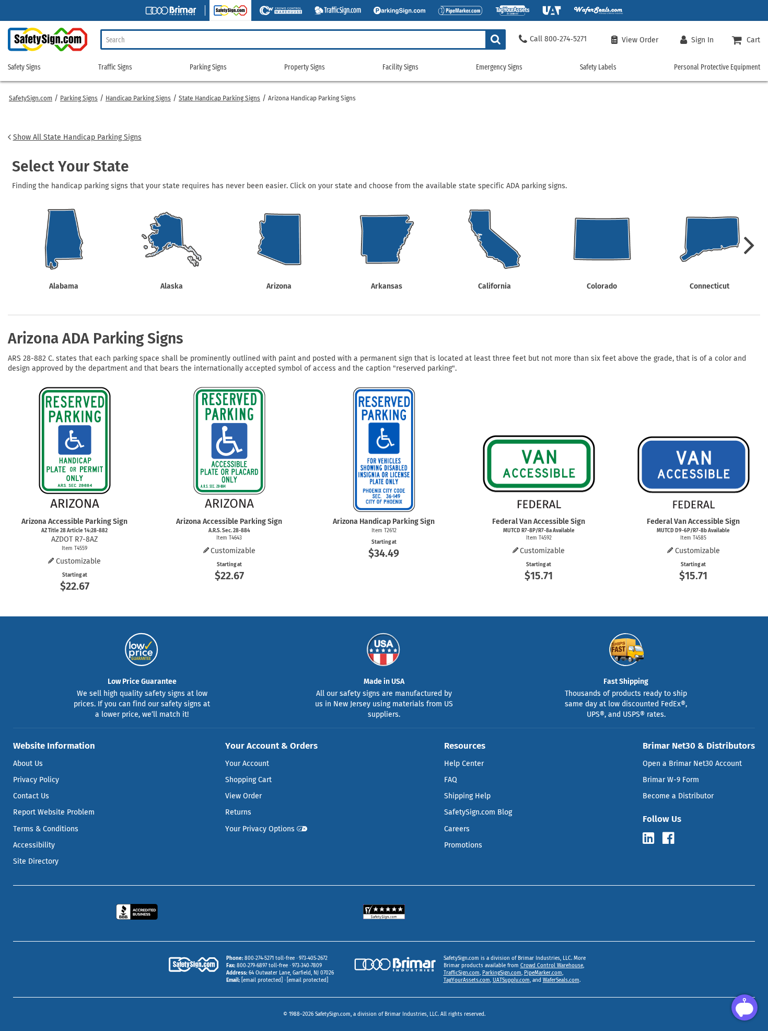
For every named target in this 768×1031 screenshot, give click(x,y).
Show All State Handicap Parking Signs (77, 137)
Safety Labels (598, 67)
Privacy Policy (36, 779)
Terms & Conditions (45, 828)
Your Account (247, 763)
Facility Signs (400, 67)
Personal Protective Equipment (717, 67)
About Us (28, 763)
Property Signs (304, 67)
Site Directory (36, 861)
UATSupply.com (511, 980)
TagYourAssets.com (467, 980)
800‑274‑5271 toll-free (270, 958)
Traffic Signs (115, 67)
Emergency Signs (499, 67)
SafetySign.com (30, 98)
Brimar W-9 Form (671, 779)
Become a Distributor (678, 796)
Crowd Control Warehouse (551, 966)
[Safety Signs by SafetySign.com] (43, 51)
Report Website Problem (54, 812)
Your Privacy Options (260, 828)
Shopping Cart (248, 779)
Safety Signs (24, 67)
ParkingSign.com (501, 973)
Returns (238, 812)
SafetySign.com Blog (478, 812)
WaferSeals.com (561, 980)
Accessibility (34, 845)
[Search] (495, 39)
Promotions (463, 845)
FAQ (450, 779)
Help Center (464, 763)
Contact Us (31, 796)
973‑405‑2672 (313, 958)
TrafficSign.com (462, 973)
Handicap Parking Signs (138, 98)
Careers (457, 828)
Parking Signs (79, 98)
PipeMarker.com (543, 973)
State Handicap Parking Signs (219, 98)
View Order (243, 796)
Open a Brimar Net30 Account (692, 763)
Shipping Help (467, 796)
